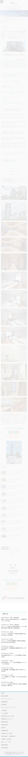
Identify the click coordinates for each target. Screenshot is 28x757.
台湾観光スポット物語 (6, 733)
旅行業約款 (4, 704)
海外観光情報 (4, 744)
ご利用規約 (4, 710)
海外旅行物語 (4, 747)
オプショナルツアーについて (8, 707)
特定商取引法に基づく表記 (7, 716)
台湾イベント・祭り (6, 742)
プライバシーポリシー (6, 698)
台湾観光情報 (16, 624)
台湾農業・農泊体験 (6, 739)
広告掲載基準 (4, 701)
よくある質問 (4, 713)
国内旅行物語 (4, 724)
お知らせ (11, 617)
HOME (2, 693)
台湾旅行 (3, 727)
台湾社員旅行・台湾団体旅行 (8, 736)
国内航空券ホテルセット (7, 719)
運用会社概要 (4, 696)
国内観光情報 (16, 617)
